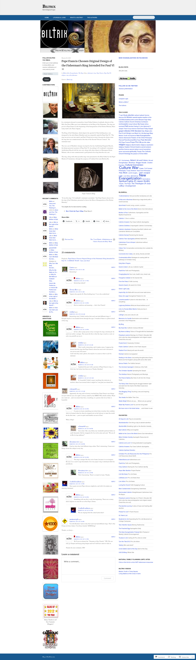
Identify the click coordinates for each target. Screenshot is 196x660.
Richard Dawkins (135, 147)
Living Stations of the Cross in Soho (130, 573)
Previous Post (69, 239)
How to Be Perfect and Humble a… (53, 289)
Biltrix (49, 6)
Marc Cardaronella (124, 488)
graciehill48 (52, 248)
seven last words (124, 151)
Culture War (136, 124)
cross (130, 124)
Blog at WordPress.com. (49, 657)
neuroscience (132, 135)
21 (63, 69)
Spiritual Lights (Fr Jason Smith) (134, 181)
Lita (50, 217)
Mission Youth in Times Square (128, 571)
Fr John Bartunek (144, 126)
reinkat (72, 312)
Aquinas (121, 117)
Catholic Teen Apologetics (127, 239)
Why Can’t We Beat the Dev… (53, 256)
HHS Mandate (136, 131)
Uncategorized (130, 186)
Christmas (138, 122)
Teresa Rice (74, 289)
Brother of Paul (123, 212)
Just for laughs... (133, 173)
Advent (133, 160)
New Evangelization (72, 73)
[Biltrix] (98, 36)
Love (132, 133)
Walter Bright (123, 401)
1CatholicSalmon (124, 196)
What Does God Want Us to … (53, 231)
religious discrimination (133, 145)
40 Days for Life (123, 419)
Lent (124, 133)
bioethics (128, 119)
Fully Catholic (123, 467)
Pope (138, 140)
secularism (147, 149)
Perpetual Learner (124, 335)
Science (126, 149)
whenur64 (73, 389)
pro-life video (146, 142)
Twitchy (121, 545)
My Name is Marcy (124, 331)
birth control (134, 119)
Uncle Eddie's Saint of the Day (128, 549)
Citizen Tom (122, 248)
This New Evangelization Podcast (129, 532)
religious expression (147, 145)
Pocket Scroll (123, 343)
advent (137, 115)
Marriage (146, 133)
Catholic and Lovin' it (125, 443)
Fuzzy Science (132, 128)
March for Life (139, 133)
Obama (121, 138)
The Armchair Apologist (126, 367)
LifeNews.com (123, 478)
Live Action (122, 481)
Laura (72, 267)
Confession (144, 122)
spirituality (133, 151)
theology (127, 153)
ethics (146, 124)
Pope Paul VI (107, 73)
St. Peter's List (123, 515)
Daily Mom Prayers (124, 263)
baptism (140, 117)
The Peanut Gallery (125, 378)
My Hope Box (123, 328)
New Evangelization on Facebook (133, 58)
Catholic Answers (124, 222)
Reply (113, 267)
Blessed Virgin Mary (145, 119)
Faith (126, 126)
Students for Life (124, 519)
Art (125, 117)
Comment (107, 578)
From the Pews (123, 281)
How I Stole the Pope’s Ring (74, 211)
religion (64, 75)
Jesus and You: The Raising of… (53, 205)
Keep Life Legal (124, 296)
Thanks (139, 151)
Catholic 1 (122, 218)
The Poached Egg (124, 528)
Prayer (132, 142)
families (131, 126)
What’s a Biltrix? (76, 17)
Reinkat (121, 354)
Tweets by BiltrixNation (126, 89)
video (146, 153)
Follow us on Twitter (128, 86)
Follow (47, 79)
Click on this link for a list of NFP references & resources (136, 562)
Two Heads (122, 397)
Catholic (121, 122)
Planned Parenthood (125, 140)
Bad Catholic (123, 430)
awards (135, 117)
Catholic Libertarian (125, 229)
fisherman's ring (92, 73)
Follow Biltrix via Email (49, 59)
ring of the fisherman (71, 75)
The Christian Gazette (125, 370)
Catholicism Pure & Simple (127, 242)
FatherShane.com (124, 459)
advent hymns (144, 115)
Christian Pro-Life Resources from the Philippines (134, 454)
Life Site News (123, 474)
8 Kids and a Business (125, 199)
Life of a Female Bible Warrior (128, 309)
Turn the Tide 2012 (124, 541)
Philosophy (148, 138)
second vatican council (137, 149)
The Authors (92, 17)
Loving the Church (124, 485)
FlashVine (122, 270)
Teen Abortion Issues (125, 525)
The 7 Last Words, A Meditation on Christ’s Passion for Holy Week (101, 240)
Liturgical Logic (59, 17)
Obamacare (127, 138)
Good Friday (144, 128)
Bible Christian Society (126, 437)
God (138, 128)
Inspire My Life (123, 292)
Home (47, 17)
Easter (142, 124)
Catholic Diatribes (124, 225)
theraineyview (75, 441)
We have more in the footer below (129, 408)
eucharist (121, 126)
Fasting (136, 126)
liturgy (128, 133)
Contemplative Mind (125, 257)
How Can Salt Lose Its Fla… (53, 310)
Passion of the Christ (138, 137)
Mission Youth (123, 135)
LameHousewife (124, 299)
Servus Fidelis (123, 363)
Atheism (129, 117)
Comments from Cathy (125, 254)
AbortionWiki (123, 426)
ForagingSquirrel (124, 274)
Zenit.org (69, 79)
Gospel (150, 128)
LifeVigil (121, 315)
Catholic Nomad (124, 235)
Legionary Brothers (125, 305)
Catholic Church (129, 122)
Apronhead (122, 205)
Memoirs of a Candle (125, 318)
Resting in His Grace (125, 357)
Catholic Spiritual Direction (127, 450)
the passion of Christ (137, 154)
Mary (151, 133)
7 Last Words (123, 115)
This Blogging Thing (125, 391)
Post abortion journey (125, 506)
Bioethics (132, 162)
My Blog (121, 324)
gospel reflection (125, 131)
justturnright (74, 519)
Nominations (146, 179)
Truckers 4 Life (123, 538)
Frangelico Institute (124, 278)
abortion (131, 115)
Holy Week (145, 131)
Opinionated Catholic (125, 492)
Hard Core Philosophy (143, 170)
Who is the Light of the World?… (53, 224)
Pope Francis (100, 73)
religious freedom (124, 147)
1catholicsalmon (75, 481)
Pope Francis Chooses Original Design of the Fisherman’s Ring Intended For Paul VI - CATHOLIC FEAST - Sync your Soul (88, 259)
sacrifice (121, 149)
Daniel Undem (123, 267)
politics (134, 140)
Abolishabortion (124, 422)
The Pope (80, 73)
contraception (124, 124)
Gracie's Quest (123, 285)
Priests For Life (123, 512)
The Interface (123, 374)
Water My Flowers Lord (126, 405)
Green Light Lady (124, 289)
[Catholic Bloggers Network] (50, 648)
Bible (123, 119)
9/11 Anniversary (124, 160)
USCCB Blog (123, 552)
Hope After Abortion (125, 470)
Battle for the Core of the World (128, 209)
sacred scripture (146, 147)
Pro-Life (138, 142)
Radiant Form (123, 350)
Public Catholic (123, 347)
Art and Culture (142, 160)
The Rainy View (124, 384)
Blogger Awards (141, 162)
